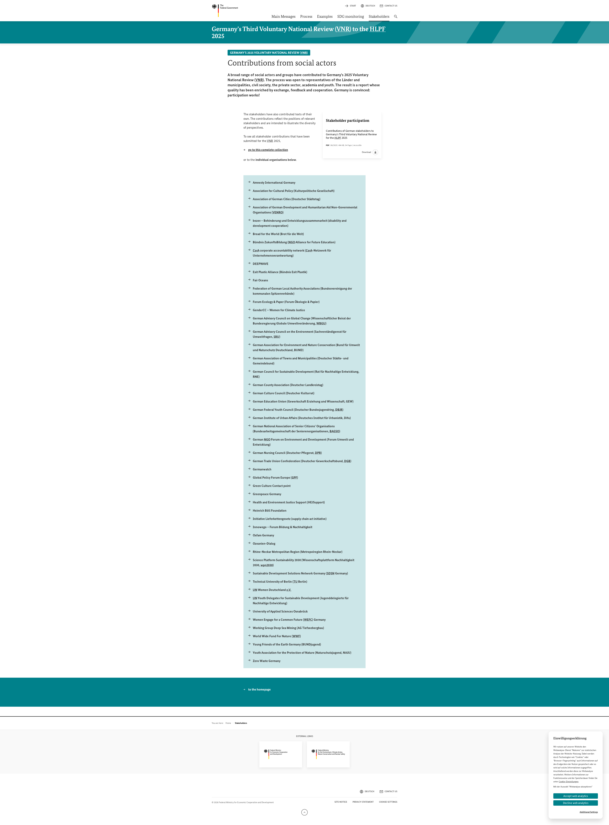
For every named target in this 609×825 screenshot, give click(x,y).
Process (306, 17)
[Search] (395, 18)
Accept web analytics (575, 796)
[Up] (304, 812)
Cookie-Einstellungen (568, 781)
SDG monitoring (350, 17)
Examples (325, 17)
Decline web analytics (575, 803)
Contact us (391, 5)
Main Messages (283, 17)
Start (353, 5)
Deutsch (370, 5)
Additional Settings (589, 812)
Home (228, 723)
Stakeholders (379, 17)
